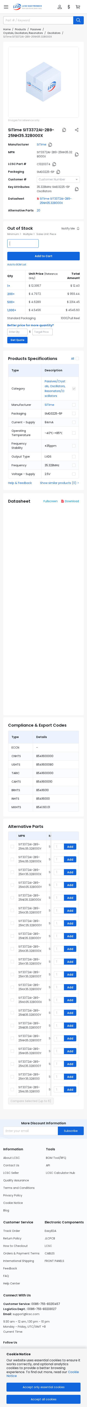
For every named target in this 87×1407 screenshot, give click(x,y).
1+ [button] (8, 286)
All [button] (72, 359)
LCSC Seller (11, 1173)
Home (7, 29)
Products (20, 29)
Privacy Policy (12, 1195)
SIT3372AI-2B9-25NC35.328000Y (30, 923)
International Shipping (18, 1261)
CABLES (50, 1253)
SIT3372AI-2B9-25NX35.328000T (29, 910)
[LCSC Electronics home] (27, 7)
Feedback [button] (10, 1268)
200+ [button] (11, 294)
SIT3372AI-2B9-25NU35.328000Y (29, 846)
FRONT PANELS (54, 1261)
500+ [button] (11, 302)
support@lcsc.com (26, 1314)
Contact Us (11, 1165)
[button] (6, 7)
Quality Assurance (16, 1180)
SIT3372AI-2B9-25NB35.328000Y (29, 1012)
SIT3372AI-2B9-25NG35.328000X (30, 1000)
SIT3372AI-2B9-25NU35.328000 (29, 1089)
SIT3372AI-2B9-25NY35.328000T (29, 974)
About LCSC (11, 1158)
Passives (35, 29)
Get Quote (17, 340)
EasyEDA (50, 1231)
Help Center (11, 1283)
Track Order (11, 1231)
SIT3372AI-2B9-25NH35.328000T (29, 1038)
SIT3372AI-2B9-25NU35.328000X (29, 859)
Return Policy (12, 1238)
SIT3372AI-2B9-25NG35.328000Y (30, 885)
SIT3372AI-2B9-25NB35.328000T (29, 1025)
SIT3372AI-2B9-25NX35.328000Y (29, 987)
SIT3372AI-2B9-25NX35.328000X (29, 949)
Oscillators (53, 33)
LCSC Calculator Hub (60, 1173)
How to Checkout (15, 1246)
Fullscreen (51, 501)
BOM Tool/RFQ (56, 1158)
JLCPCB (50, 1238)
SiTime (41, 144)
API (48, 1165)
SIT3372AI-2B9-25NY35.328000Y (29, 961)
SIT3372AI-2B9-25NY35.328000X (29, 872)
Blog (6, 1210)
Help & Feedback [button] (20, 483)
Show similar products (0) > (59, 483)
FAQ (6, 1276)
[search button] (78, 20)
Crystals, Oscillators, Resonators (23, 33)
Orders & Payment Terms (21, 1253)
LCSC (48, 1246)
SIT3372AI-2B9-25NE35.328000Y (29, 936)
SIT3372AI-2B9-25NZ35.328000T (29, 1064)
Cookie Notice (13, 1203)
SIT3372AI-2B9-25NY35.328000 (29, 1076)
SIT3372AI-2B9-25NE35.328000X (29, 897)
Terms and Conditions (19, 1188)
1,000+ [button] (11, 310)
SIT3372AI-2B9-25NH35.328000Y (29, 1051)
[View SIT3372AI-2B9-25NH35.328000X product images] (43, 82)
